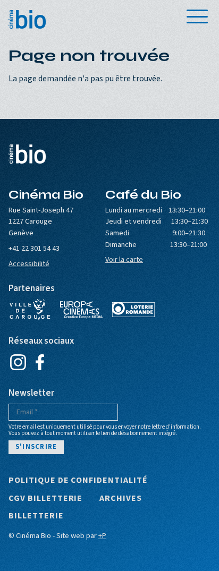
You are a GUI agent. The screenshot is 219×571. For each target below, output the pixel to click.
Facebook (39, 362)
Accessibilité (29, 263)
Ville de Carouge (30, 309)
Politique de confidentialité (78, 480)
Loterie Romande (133, 309)
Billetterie (36, 516)
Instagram (18, 362)
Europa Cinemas (81, 309)
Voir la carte (124, 259)
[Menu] (197, 16)
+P (102, 535)
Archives (120, 499)
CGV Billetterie (45, 499)
